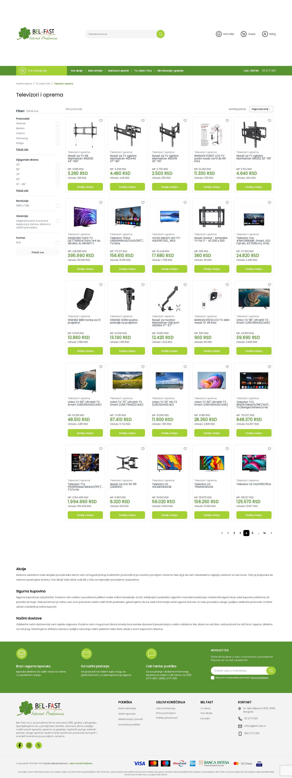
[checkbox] (212, 677)
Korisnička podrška (129, 724)
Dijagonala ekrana (27, 159)
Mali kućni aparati (118, 70)
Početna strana (24, 83)
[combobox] (261, 109)
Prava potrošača (166, 713)
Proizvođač (23, 118)
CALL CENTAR (260, 70)
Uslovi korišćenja (165, 708)
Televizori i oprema (63, 83)
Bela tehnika (95, 70)
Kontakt (205, 718)
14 (264, 533)
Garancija (22, 216)
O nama (205, 708)
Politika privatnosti (166, 718)
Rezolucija (22, 201)
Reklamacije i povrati (130, 719)
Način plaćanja (127, 708)
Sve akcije (77, 70)
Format (20, 238)
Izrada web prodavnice (56, 763)
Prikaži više (22, 149)
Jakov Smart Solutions (80, 763)
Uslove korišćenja (259, 677)
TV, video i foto (143, 70)
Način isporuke (127, 713)
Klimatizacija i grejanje (170, 70)
